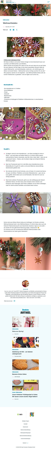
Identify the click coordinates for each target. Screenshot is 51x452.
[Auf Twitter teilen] (17, 30)
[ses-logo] (19, 414)
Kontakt (25, 424)
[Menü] (48, 2)
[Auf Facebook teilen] (13, 30)
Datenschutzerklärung (25, 429)
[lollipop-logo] (32, 414)
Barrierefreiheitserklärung (25, 435)
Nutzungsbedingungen (26, 432)
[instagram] (14, 301)
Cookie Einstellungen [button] (25, 438)
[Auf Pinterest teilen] (10, 30)
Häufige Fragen (25, 421)
